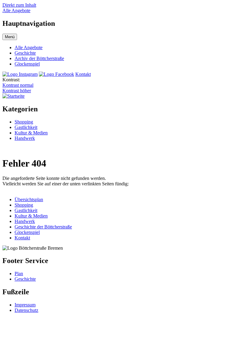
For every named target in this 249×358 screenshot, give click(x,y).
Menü (10, 37)
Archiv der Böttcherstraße (39, 58)
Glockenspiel (27, 63)
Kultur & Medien (31, 132)
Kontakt (83, 74)
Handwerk (25, 138)
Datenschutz (26, 310)
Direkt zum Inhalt (19, 5)
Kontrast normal (17, 85)
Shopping (24, 121)
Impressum (25, 304)
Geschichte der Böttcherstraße (43, 226)
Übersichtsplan (29, 199)
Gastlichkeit (26, 127)
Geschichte (25, 53)
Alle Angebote (16, 10)
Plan (19, 273)
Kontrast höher (16, 90)
